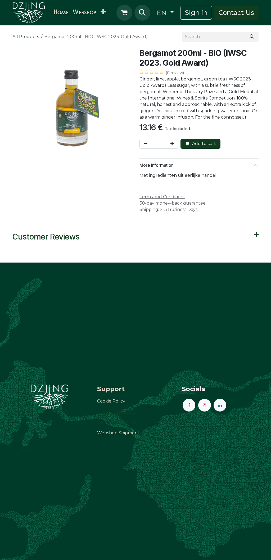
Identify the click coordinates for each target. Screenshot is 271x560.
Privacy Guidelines (116, 411)
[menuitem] (61, 13)
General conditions (117, 422)
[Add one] (172, 144)
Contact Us (236, 12)
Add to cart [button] (203, 143)
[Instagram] (204, 405)
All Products (25, 36)
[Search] (252, 37)
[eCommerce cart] (124, 13)
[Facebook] (189, 405)
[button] (142, 13)
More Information (156, 165)
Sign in (196, 12)
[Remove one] (145, 144)
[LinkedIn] (220, 405)
